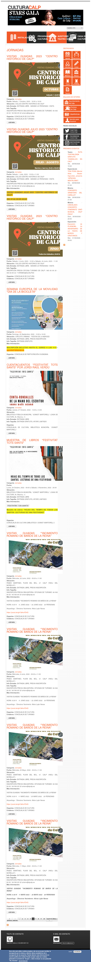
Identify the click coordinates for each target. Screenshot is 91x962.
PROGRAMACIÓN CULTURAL (46, 37)
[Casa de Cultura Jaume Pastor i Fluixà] (24, 9)
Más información (23, 960)
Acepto (70, 951)
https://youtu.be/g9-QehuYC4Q (17, 612)
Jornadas (18, 99)
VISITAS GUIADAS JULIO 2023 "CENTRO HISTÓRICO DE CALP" (32, 130)
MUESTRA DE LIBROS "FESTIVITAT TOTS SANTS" (32, 441)
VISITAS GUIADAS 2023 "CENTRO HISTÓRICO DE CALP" (32, 57)
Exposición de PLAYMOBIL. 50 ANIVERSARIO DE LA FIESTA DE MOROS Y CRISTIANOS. (75, 230)
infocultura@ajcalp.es (67, 943)
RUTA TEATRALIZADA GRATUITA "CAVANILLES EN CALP (75, 156)
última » (54, 919)
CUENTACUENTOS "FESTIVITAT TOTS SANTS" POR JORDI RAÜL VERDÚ (32, 366)
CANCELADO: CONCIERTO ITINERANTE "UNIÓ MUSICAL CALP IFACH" (75, 209)
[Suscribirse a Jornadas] (8, 925)
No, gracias (77, 951)
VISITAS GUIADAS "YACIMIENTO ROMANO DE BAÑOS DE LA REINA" (32, 534)
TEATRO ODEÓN (66, 39)
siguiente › (49, 919)
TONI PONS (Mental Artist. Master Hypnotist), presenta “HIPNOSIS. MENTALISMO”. (75, 176)
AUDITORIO (63, 36)
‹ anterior (15, 919)
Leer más (12, 122)
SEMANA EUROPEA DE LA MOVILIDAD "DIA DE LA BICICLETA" (32, 290)
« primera (9, 919)
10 (44, 919)
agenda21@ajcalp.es (15, 350)
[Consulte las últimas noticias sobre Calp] (72, 116)
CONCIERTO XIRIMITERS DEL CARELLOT (75, 192)
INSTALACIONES (26, 37)
